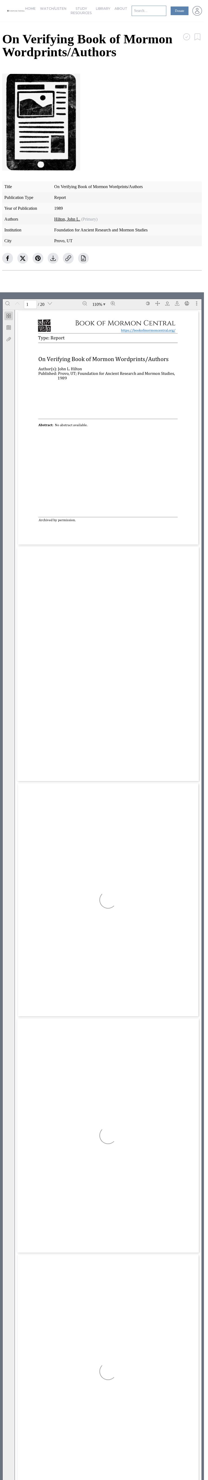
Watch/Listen (53, 8)
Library (103, 8)
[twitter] (22, 258)
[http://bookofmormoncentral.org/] (151, 330)
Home (30, 8)
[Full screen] (157, 303)
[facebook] (7, 258)
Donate (179, 11)
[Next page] (50, 303)
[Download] (177, 303)
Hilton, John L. (67, 219)
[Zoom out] (84, 303)
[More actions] (196, 303)
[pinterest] (37, 258)
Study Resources (81, 10)
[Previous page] (17, 303)
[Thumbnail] (8, 316)
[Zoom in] (113, 303)
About (121, 8)
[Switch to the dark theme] (148, 303)
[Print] (187, 303)
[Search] (7, 303)
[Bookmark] (8, 327)
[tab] (9, 317)
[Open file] (167, 303)
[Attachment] (8, 339)
